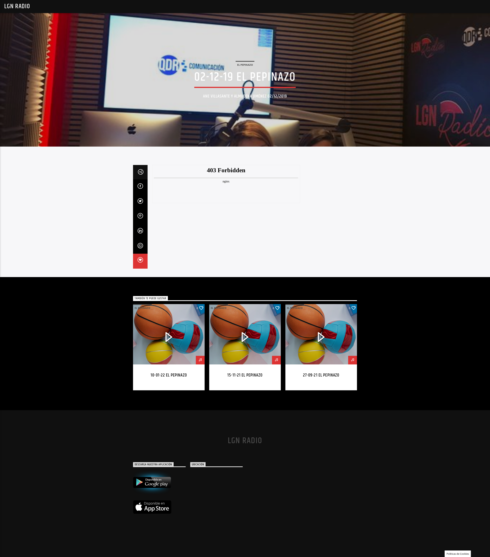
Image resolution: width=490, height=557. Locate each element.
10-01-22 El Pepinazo (169, 375)
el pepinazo (245, 64)
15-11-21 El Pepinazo (245, 375)
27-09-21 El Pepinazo (321, 375)
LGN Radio (17, 6)
